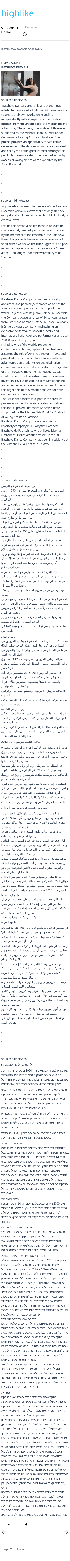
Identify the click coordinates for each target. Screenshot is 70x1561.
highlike (17, 13)
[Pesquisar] (25, 34)
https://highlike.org (15, 1549)
